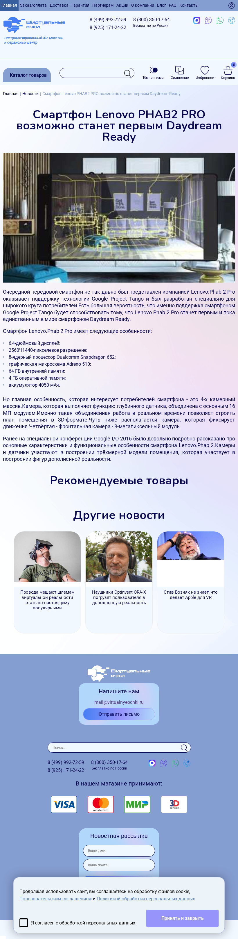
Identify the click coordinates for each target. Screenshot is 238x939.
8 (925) (108, 27)
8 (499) (108, 19)
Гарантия (80, 5)
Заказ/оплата (33, 5)
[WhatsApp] (220, 20)
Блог (161, 5)
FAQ (172, 5)
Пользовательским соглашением (55, 898)
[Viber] (208, 20)
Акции (122, 5)
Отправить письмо (119, 714)
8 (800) (151, 22)
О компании (142, 5)
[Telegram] (231, 20)
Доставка (59, 5)
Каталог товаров (28, 75)
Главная (9, 5)
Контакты (189, 5)
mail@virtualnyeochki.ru (119, 702)
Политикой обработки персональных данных (146, 898)
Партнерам (102, 5)
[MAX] (196, 20)
